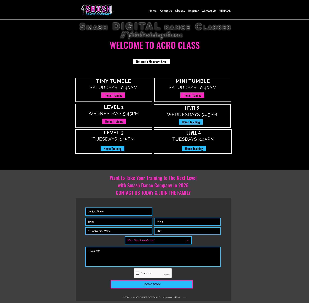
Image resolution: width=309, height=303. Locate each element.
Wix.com (182, 297)
